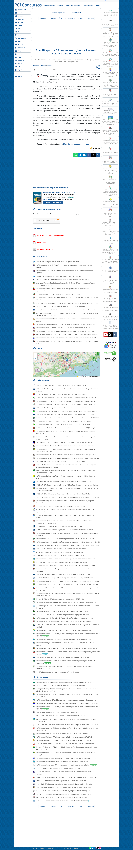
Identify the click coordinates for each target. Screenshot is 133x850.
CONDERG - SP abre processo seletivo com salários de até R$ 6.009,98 (60, 461)
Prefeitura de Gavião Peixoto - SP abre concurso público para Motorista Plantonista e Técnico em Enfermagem (66, 450)
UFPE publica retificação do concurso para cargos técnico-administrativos (62, 797)
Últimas (20, 41)
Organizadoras (22, 70)
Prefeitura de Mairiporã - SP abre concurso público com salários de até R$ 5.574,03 (65, 324)
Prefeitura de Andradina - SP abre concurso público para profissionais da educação (66, 404)
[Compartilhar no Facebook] (89, 155)
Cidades (20, 54)
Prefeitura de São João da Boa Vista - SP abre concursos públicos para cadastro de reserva (65, 644)
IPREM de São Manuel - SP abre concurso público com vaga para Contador (62, 615)
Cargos (20, 51)
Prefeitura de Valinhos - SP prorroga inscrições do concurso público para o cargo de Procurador (66, 662)
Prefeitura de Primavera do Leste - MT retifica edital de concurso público (62, 762)
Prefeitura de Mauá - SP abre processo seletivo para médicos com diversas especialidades (62, 289)
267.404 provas (87, 5)
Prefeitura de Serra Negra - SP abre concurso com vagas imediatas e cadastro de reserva (67, 458)
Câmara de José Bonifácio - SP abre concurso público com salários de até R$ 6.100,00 (66, 398)
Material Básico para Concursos (76, 144)
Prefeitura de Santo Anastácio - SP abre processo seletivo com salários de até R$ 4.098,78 (67, 418)
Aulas (19, 66)
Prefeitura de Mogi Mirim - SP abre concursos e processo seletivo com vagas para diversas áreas (65, 502)
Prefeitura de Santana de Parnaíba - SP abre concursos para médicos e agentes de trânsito (65, 266)
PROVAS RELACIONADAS (45, 249)
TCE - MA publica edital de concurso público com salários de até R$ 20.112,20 (63, 794)
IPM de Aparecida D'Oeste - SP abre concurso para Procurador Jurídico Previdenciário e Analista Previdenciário (67, 489)
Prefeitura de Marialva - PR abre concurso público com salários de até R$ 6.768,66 (65, 737)
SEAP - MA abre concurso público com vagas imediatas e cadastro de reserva (63, 787)
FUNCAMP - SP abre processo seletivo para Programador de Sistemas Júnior (63, 574)
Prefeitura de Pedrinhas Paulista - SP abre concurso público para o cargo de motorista (66, 411)
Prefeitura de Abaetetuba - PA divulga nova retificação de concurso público (66, 765)
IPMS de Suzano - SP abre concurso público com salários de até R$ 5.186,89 (62, 280)
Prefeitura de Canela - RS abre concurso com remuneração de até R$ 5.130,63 (63, 740)
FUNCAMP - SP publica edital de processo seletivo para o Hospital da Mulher (63, 494)
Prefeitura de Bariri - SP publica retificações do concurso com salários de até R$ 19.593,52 (68, 542)
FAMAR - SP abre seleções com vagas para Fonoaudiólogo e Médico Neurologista (65, 530)
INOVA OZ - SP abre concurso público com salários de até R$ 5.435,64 (60, 306)
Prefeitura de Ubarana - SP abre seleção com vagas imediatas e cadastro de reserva (65, 559)
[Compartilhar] (98, 155)
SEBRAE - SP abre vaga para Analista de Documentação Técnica (58, 276)
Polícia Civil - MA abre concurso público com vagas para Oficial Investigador (63, 791)
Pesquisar (77, 13)
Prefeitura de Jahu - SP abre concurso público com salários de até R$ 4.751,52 (63, 424)
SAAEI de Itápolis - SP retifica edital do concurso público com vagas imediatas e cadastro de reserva (67, 607)
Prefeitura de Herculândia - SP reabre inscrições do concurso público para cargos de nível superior (68, 653)
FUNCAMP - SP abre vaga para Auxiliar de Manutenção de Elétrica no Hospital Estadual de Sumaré (67, 390)
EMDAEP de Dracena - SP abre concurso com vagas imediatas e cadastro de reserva (65, 442)
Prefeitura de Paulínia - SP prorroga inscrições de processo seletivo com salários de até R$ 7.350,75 (68, 635)
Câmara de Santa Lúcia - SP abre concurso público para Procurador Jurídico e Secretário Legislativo (67, 626)
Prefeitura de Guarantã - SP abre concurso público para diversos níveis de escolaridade (67, 584)
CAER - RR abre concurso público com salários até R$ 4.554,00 (58, 768)
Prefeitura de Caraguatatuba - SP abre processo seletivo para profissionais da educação (67, 581)
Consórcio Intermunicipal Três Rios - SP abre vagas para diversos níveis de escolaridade (67, 303)
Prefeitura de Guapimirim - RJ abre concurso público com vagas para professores (110, 103)
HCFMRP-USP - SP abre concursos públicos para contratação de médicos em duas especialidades (65, 510)
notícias (77, 5)
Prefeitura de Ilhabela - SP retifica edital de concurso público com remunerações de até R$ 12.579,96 (67, 589)
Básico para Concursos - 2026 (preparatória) (59, 192)
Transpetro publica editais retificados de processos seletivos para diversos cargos (65, 682)
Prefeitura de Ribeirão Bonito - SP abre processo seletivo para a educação (62, 611)
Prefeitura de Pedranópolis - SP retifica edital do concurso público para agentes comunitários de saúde (64, 667)
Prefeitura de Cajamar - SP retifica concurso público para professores (60, 294)
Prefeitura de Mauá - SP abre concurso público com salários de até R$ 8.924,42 (64, 328)
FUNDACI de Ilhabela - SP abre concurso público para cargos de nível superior (63, 385)
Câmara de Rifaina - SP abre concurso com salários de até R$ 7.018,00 (60, 599)
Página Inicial (22, 9)
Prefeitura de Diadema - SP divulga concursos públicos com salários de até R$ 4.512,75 (67, 338)
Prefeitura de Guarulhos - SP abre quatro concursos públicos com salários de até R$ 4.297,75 (66, 272)
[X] (98, 848)
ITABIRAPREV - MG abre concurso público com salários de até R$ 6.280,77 (62, 716)
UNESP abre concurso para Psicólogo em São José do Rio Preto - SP (59, 552)
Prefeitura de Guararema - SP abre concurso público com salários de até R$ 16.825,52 (66, 648)
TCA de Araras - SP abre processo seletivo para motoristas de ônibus (60, 506)
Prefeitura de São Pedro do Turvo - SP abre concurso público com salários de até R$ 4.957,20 (65, 477)
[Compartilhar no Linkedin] (84, 155)
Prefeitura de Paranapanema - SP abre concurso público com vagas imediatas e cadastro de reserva (67, 534)
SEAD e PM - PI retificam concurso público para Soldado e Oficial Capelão (64, 801)
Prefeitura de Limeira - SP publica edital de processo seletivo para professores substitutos (110, 64)
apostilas (69, 5)
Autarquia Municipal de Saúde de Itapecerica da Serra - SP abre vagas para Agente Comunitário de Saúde (65, 284)
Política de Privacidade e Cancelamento (42, 848)
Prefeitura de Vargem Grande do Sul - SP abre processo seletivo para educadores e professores (65, 432)
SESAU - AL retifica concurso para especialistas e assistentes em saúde (61, 781)
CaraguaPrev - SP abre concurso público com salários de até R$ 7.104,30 (61, 562)
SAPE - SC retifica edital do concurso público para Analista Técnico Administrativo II (65, 744)
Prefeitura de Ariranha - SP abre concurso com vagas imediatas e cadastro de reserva (66, 401)
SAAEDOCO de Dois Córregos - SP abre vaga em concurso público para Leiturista (64, 578)
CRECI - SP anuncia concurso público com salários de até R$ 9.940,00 (60, 555)
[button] (35, 354)
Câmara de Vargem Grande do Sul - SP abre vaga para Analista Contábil (61, 394)
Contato (20, 76)
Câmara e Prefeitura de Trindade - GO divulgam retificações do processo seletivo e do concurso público (66, 748)
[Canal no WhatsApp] (90, 848)
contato (97, 5)
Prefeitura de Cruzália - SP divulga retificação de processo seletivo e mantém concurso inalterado (66, 570)
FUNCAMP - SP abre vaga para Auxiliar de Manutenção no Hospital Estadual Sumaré (66, 414)
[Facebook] (96, 848)
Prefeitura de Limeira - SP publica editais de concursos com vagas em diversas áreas (66, 602)
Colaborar (21, 73)
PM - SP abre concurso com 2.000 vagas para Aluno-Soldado (57, 672)
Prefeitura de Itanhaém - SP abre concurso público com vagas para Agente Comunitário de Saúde (67, 342)
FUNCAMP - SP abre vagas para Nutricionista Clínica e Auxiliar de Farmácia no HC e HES (67, 545)
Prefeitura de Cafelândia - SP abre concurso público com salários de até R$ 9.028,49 (66, 428)
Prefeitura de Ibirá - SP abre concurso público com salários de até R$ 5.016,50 (63, 639)
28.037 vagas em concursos (54, 5)
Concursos (21, 19)
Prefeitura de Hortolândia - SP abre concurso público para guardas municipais (64, 630)
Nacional (20, 22)
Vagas (19, 57)
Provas (20, 63)
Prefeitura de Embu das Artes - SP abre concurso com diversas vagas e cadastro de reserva (65, 320)
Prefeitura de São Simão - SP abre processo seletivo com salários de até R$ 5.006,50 (65, 421)
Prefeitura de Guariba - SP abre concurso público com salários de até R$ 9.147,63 (65, 539)
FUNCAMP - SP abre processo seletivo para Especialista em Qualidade (61, 549)
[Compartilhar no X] (93, 155)
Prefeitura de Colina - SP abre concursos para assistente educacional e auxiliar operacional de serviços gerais (64, 522)
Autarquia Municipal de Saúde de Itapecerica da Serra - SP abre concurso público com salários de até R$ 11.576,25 (67, 314)
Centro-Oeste (22, 38)
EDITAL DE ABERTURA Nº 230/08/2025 (51, 235)
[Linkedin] (94, 848)
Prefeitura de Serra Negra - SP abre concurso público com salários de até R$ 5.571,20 (66, 455)
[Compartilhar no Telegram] (80, 155)
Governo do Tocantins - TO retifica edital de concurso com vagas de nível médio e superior (65, 773)
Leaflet (80, 376)
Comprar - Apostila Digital (53, 202)
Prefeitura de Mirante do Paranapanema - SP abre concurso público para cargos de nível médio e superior (67, 438)
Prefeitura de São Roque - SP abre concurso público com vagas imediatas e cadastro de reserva (67, 298)
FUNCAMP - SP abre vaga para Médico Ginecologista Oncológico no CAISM (62, 657)
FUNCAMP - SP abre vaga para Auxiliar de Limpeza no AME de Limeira (61, 408)
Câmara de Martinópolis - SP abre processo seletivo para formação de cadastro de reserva (65, 516)
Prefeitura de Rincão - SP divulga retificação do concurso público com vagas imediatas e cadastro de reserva (67, 594)
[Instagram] (100, 848)
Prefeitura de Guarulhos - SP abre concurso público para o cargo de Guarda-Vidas (65, 331)
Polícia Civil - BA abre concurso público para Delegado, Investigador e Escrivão (64, 784)
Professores (21, 47)
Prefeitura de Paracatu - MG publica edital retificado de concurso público (62, 734)
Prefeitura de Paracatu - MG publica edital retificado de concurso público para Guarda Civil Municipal (67, 729)
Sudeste (20, 25)
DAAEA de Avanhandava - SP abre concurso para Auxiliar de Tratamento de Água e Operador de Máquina (65, 471)
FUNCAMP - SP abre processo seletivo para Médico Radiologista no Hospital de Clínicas (67, 485)
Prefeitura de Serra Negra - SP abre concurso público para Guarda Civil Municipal (65, 446)
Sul (19, 28)
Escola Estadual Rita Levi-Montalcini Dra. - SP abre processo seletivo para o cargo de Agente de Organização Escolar (66, 466)
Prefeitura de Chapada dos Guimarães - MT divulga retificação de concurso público (66, 758)
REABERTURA (41, 242)
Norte (19, 32)
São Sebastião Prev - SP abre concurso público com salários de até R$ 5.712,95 (63, 482)
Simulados (21, 60)
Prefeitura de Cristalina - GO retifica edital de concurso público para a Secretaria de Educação (65, 754)
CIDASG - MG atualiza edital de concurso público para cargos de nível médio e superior (67, 725)
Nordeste (20, 35)
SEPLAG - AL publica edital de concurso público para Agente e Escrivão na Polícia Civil (66, 777)
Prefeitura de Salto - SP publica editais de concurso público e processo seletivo (64, 621)
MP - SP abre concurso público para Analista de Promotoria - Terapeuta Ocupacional (66, 334)
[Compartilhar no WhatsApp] (75, 155)
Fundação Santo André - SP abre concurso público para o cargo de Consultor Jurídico (66, 310)
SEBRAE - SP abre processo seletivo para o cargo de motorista (58, 262)
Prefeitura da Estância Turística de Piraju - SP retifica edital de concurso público (64, 618)
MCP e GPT (21, 44)
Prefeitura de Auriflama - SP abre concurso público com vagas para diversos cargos (65, 565)
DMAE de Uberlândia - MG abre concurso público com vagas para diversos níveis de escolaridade (66, 720)
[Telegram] (92, 848)
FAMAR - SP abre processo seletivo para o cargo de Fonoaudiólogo (59, 526)
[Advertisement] (51, 33)
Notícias (20, 16)
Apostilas (20, 13)
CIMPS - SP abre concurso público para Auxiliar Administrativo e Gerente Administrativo (67, 497)
